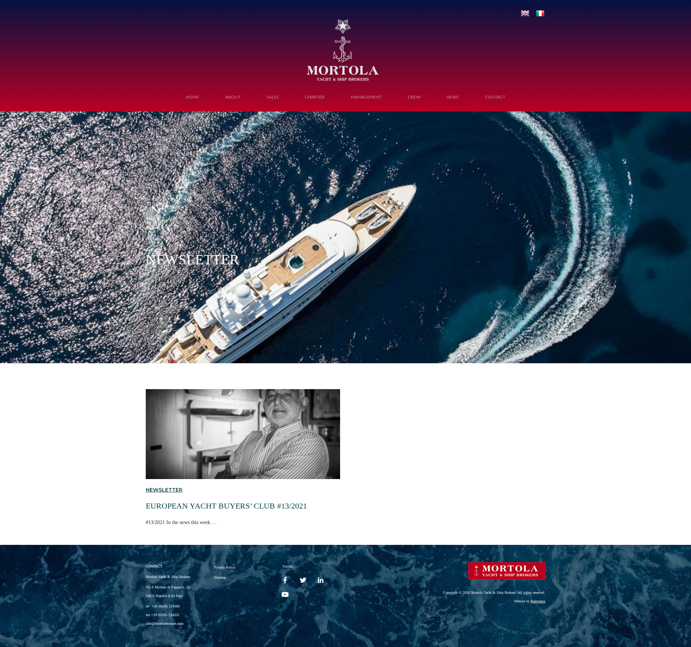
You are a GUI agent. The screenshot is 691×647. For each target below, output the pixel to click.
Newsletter (164, 490)
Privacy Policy (224, 567)
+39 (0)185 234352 (165, 615)
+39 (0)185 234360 (166, 606)
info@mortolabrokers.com (165, 623)
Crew (414, 97)
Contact (495, 97)
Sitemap (220, 577)
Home (192, 97)
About (232, 97)
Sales (272, 97)
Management (366, 97)
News (452, 97)
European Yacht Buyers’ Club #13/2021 (226, 505)
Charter (315, 97)
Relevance (538, 601)
